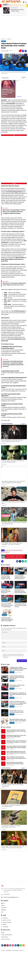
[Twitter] (20, 561)
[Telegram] (23, 561)
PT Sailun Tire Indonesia (16, 550)
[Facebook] (17, 561)
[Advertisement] (14, 23)
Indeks (2, 932)
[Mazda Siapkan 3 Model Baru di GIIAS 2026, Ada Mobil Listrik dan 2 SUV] (21, 585)
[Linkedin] (15, 945)
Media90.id (3, 50)
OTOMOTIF (4, 41)
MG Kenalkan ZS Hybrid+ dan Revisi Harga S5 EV (6, 591)
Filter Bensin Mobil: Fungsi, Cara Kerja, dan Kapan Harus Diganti (7, 619)
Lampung (5, 918)
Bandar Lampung (7, 922)
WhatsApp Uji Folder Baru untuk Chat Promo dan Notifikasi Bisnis (16, 736)
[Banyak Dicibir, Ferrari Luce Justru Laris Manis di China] (21, 599)
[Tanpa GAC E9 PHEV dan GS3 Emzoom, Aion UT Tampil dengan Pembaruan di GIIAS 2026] (7, 599)
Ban (7, 550)
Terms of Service (5, 939)
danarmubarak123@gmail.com (11, 897)
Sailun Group (6, 552)
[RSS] (23, 945)
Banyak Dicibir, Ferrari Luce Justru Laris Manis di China (20, 605)
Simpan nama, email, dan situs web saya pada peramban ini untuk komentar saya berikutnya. (13, 655)
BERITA (2, 903)
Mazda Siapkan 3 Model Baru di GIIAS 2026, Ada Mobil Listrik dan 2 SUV (20, 591)
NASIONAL (3, 910)
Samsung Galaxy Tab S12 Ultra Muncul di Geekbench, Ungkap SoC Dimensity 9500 (16, 741)
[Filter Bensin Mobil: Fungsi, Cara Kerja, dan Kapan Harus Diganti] (7, 612)
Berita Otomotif (7, 920)
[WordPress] (10, 945)
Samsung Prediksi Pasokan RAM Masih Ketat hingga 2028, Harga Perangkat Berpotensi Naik (16, 747)
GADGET (5, 924)
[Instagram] (13, 945)
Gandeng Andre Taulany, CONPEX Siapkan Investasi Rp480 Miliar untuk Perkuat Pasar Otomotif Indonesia (6, 577)
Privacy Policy (4, 937)
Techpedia (5, 926)
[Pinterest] (7, 945)
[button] (23, 2)
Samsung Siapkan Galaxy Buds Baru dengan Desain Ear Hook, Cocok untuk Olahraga (16, 730)
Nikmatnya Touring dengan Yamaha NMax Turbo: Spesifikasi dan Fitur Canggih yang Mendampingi (14, 211)
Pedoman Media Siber (6, 934)
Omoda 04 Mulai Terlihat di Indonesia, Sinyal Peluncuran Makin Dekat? (20, 577)
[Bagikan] (25, 51)
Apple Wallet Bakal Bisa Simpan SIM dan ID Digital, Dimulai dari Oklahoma (16, 752)
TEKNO (2, 905)
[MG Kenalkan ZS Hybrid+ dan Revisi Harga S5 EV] (7, 585)
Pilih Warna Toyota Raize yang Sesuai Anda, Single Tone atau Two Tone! (14, 284)
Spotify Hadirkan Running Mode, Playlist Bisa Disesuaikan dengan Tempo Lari (14, 763)
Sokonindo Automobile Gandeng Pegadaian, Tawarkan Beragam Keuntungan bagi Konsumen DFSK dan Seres (13, 363)
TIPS (2, 912)
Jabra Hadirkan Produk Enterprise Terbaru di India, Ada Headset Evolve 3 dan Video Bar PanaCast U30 (16, 757)
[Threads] (18, 945)
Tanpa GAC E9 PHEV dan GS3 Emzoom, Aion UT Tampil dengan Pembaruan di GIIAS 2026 (7, 605)
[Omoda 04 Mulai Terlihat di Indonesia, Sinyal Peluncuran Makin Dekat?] (21, 570)
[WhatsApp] (25, 561)
